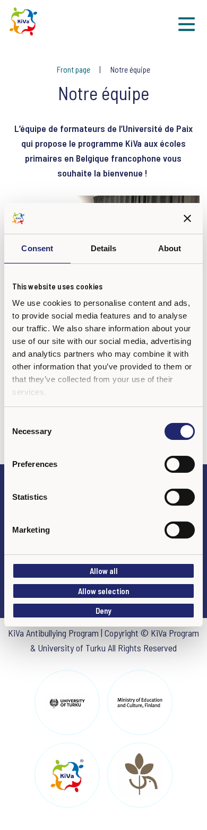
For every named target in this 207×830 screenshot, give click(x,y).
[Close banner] (187, 218)
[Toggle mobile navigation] (187, 24)
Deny (103, 610)
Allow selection (103, 591)
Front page (74, 69)
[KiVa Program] (67, 775)
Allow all (104, 571)
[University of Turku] (67, 702)
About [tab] (170, 248)
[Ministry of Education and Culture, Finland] (139, 702)
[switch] (180, 464)
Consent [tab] (37, 248)
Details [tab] (104, 248)
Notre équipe (130, 69)
